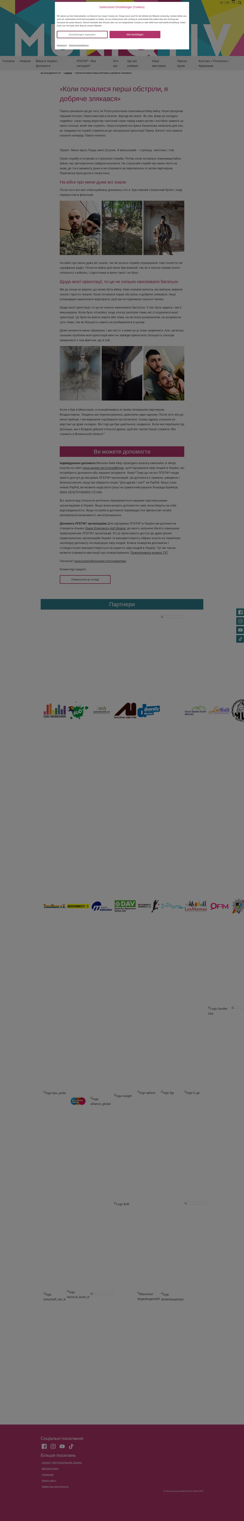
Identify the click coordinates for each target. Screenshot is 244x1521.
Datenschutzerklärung (79, 45)
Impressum (62, 45)
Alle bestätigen (134, 34)
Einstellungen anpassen (82, 34)
